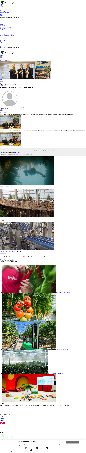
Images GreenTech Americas (4, 39)
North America (2, 25)
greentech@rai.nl (2, 418)
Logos (1, 41)
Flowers (1, 10)
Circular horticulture (3, 9)
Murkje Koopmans (16, 152)
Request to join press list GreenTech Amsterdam (7, 35)
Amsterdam (2, 24)
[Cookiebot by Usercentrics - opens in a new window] (12, 451)
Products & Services (3, 28)
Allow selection (72, 444)
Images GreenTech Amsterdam (4, 40)
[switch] (36, 448)
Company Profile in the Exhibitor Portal (21, 154)
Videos (1, 42)
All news (1, 15)
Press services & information (4, 33)
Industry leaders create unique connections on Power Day (64, 401)
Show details (20, 451)
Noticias (1, 14)
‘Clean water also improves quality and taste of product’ (55, 373)
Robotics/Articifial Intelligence (4, 12)
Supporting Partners (3, 46)
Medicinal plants (2, 11)
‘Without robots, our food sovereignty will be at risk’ (63, 349)
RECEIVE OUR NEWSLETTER (5, 60)
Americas (1, 23)
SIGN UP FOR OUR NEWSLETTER (5, 27)
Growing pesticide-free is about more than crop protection (64, 292)
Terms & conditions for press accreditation (6, 34)
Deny (72, 447)
